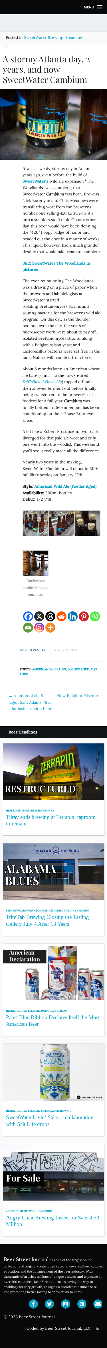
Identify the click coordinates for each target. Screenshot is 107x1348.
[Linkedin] (73, 616)
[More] (50, 628)
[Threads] (50, 616)
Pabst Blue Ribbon (54, 1010)
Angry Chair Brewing (21, 1211)
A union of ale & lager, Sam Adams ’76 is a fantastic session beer (30, 702)
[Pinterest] (84, 616)
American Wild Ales (49, 669)
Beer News (13, 910)
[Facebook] (28, 616)
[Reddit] (61, 616)
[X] (39, 616)
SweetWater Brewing (43, 37)
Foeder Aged (78, 669)
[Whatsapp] (95, 616)
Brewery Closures (34, 910)
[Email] (28, 628)
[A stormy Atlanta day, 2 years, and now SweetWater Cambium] (53, 126)
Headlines (75, 37)
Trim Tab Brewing (76, 910)
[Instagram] (39, 628)
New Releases (30, 1010)
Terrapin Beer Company (37, 810)
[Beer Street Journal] (53, 7)
